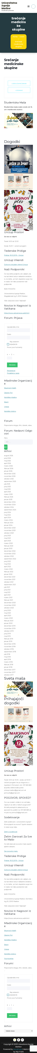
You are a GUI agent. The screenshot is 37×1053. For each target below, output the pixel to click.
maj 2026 (7, 461)
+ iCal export (19, 90)
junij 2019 (7, 634)
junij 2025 (7, 486)
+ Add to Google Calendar (19, 83)
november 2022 (10, 554)
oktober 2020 (9, 608)
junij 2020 (7, 610)
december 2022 (10, 551)
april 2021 (7, 595)
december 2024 (10, 502)
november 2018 (10, 646)
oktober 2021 (8, 582)
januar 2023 (8, 548)
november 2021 (9, 579)
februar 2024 (8, 523)
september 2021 (10, 585)
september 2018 (10, 652)
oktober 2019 (9, 631)
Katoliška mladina (10, 397)
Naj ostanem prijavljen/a (14, 343)
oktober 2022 (9, 556)
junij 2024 (7, 512)
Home (15, 36)
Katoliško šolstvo (10, 411)
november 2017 (9, 672)
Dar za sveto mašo (11, 851)
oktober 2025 (9, 479)
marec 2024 (8, 520)
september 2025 (10, 481)
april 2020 (7, 615)
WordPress (17, 1049)
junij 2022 (7, 561)
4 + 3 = (11, 355)
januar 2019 (8, 641)
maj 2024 (7, 515)
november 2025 (9, 476)
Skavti (6, 402)
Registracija (11, 371)
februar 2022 (8, 572)
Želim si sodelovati (10, 832)
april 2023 (7, 541)
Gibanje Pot (8, 393)
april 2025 (7, 492)
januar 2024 (8, 525)
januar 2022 (8, 574)
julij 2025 (7, 484)
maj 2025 (7, 489)
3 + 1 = (11, 1005)
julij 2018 (7, 654)
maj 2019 (7, 636)
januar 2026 (8, 471)
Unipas (6, 407)
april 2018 (7, 659)
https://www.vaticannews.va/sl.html (16, 313)
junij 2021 (7, 590)
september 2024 (10, 510)
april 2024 (7, 517)
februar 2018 (8, 665)
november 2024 (10, 505)
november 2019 (9, 628)
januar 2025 (8, 499)
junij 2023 (7, 536)
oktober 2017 (9, 675)
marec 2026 (8, 466)
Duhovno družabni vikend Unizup (16, 265)
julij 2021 (7, 587)
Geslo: (9, 334)
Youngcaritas (8, 959)
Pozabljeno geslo (13, 373)
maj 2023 (7, 538)
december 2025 (9, 474)
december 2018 (10, 644)
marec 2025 (8, 494)
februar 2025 (8, 497)
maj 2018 (7, 657)
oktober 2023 (9, 533)
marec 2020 (8, 618)
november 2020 (10, 605)
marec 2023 (8, 543)
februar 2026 (8, 468)
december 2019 (9, 626)
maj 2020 (7, 613)
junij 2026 (7, 458)
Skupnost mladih (10, 388)
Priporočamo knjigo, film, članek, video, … (18, 426)
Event (22, 36)
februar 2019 (8, 639)
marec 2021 (8, 597)
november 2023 (10, 530)
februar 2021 (8, 600)
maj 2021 (7, 592)
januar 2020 (8, 623)
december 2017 (9, 670)
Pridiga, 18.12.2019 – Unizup (14, 255)
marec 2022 (8, 569)
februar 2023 (8, 546)
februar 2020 (8, 621)
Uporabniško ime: (13, 327)
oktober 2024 (9, 507)
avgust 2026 (8, 456)
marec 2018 (8, 662)
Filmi (6, 438)
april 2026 (7, 463)
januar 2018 (8, 667)
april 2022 (7, 566)
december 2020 (10, 603)
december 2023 (10, 528)
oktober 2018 (9, 649)
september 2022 (10, 559)
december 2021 (9, 577)
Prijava (12, 365)
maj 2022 (7, 564)
